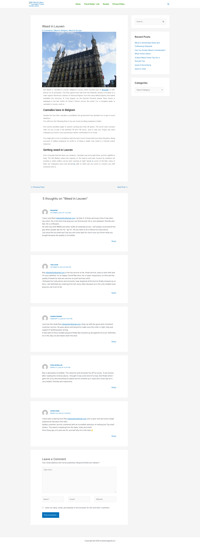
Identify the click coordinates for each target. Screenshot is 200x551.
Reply (114, 241)
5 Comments (47, 30)
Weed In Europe (75, 30)
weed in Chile (140, 69)
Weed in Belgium (61, 30)
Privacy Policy (118, 4)
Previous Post (37, 187)
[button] (168, 4)
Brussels (105, 90)
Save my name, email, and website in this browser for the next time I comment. (77, 508)
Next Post (122, 187)
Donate (106, 4)
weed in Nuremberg (143, 65)
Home (78, 4)
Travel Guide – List (91, 4)
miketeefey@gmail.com (65, 218)
